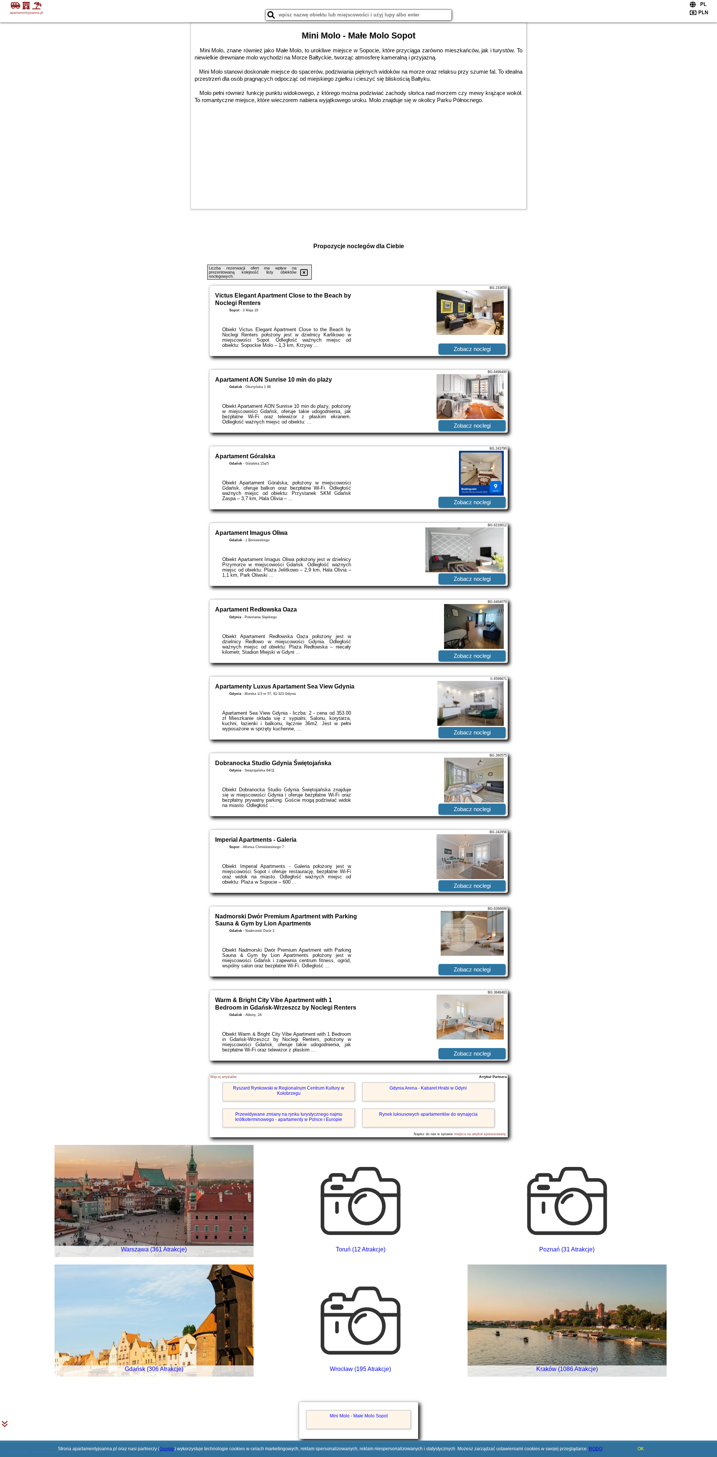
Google (166, 1448)
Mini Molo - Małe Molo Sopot (359, 1416)
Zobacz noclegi (472, 349)
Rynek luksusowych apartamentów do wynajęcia (428, 1114)
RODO (595, 1448)
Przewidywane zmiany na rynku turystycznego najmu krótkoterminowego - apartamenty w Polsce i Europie (288, 1117)
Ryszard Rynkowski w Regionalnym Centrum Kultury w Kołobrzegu (288, 1090)
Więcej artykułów (223, 1077)
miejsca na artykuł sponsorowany (480, 1134)
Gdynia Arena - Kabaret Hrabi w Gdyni (428, 1088)
